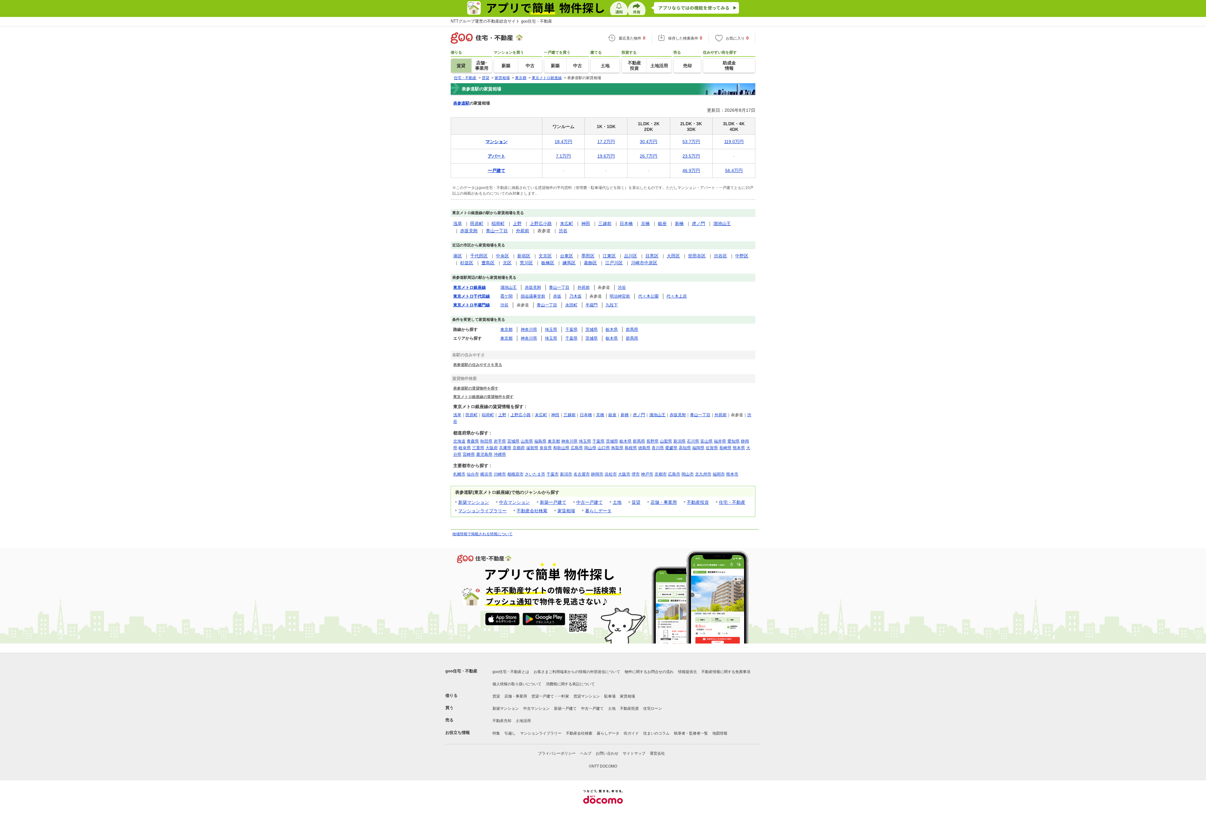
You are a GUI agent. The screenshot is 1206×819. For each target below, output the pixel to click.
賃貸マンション (586, 696)
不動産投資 (698, 502)
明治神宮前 (620, 296)
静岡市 (597, 474)
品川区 (630, 255)
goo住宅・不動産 (461, 671)
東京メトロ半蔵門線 (471, 305)
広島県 (577, 447)
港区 (457, 255)
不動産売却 (501, 721)
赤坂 (557, 296)
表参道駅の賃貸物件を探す (475, 388)
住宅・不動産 (732, 502)
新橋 (679, 223)
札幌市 (459, 474)
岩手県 (500, 441)
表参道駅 (461, 103)
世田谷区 (697, 255)
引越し (510, 733)
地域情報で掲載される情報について (482, 534)
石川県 (693, 441)
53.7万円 (691, 141)
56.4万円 (734, 170)
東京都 (506, 329)
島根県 (631, 447)
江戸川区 (614, 262)
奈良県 (546, 447)
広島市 (674, 474)
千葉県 (571, 329)
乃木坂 (575, 296)
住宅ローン (652, 708)
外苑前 (522, 230)
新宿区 (523, 255)
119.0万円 (734, 141)
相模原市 (515, 474)
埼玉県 (551, 329)
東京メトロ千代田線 (471, 296)
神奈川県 (529, 329)
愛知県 (733, 441)
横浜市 (486, 474)
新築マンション (473, 502)
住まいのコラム (656, 733)
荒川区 (526, 262)
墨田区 (588, 255)
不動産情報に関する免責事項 (725, 672)
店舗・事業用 (663, 502)
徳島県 (644, 447)
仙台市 (473, 474)
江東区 (609, 255)
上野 (517, 223)
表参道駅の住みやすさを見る (477, 365)
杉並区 (466, 262)
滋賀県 (532, 447)
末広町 (566, 223)
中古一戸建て (589, 502)
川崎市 (500, 474)
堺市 (636, 474)
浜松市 (611, 474)
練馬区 (569, 262)
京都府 (519, 447)
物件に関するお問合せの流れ (649, 672)
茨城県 (591, 329)
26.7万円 (648, 156)
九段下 (612, 305)
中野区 (741, 255)
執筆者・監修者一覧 (691, 733)
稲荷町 (498, 223)
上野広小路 (541, 223)
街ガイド (631, 733)
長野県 (652, 441)
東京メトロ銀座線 (469, 287)
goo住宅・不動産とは (510, 672)
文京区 (545, 255)
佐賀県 (712, 447)
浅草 (457, 223)
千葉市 (552, 474)
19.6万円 (606, 156)
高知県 (685, 447)
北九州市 (703, 474)
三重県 (478, 447)
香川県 (658, 447)
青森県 (473, 441)
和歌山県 (561, 447)
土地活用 (523, 721)
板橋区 (547, 262)
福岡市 (719, 474)
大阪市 (624, 474)
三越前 (604, 223)
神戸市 (647, 474)
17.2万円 (606, 141)
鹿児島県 (484, 454)
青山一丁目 (497, 230)
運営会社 (657, 753)
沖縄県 (500, 454)
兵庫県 (505, 447)
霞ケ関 (506, 296)
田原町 (476, 223)
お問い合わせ (607, 753)
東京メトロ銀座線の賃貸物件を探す (483, 397)
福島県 (540, 441)
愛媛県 (671, 447)
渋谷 (563, 230)
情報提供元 (687, 672)
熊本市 (732, 474)
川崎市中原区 (644, 262)
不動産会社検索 (532, 510)
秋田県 (486, 441)
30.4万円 (648, 141)
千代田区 (479, 255)
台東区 (566, 255)
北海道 (459, 441)
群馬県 (632, 329)
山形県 (527, 441)
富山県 (706, 441)
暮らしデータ (598, 510)
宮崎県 (469, 454)
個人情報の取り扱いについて (516, 684)
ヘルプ (585, 753)
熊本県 (739, 447)
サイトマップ (634, 753)
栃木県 (612, 329)
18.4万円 (563, 141)
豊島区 (488, 262)
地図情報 (719, 733)
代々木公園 (648, 296)
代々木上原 (676, 296)
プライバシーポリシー (557, 753)
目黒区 (652, 255)
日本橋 (626, 223)
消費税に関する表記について (570, 684)
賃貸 (636, 502)
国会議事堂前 (533, 296)
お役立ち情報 (457, 732)
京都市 (661, 474)
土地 (617, 502)
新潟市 (566, 474)
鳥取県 (617, 447)
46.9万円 (691, 170)
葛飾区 (590, 262)
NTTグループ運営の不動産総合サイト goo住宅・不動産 (501, 21)
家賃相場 (566, 510)
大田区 (673, 255)
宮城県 (513, 441)
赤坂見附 (469, 230)
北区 (507, 262)
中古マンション (514, 502)
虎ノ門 (698, 223)
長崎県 (725, 447)
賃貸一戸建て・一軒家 (550, 696)
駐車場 (610, 696)
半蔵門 (591, 305)
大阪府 (492, 447)
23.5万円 (691, 156)
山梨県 (666, 441)
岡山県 (590, 447)
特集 (496, 733)
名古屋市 (581, 474)
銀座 (662, 223)
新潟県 (679, 441)
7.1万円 (563, 156)
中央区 (502, 255)
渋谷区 (720, 255)
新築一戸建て (553, 502)
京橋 (645, 223)
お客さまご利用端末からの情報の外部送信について (577, 672)
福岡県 (698, 447)
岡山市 (688, 474)
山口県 (604, 447)
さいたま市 (535, 474)
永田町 (571, 305)
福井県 (720, 441)
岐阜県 (465, 447)
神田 (585, 223)
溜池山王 (722, 223)
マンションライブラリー (482, 510)
